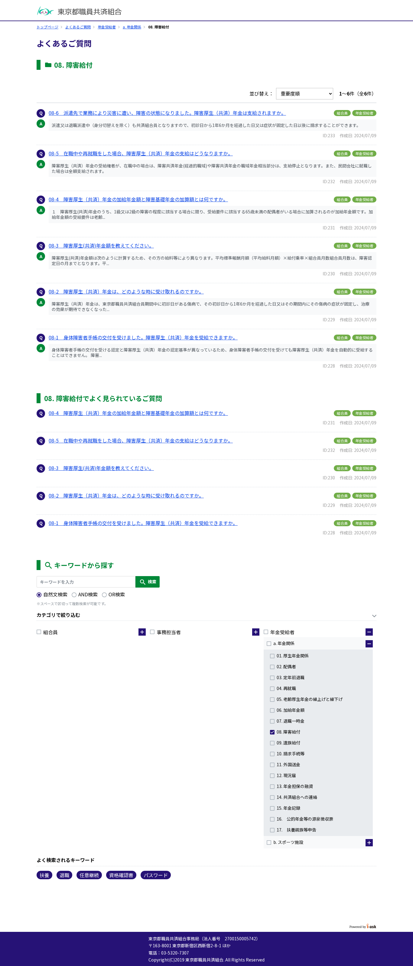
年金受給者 (107, 26)
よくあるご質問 (78, 26)
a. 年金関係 (132, 26)
